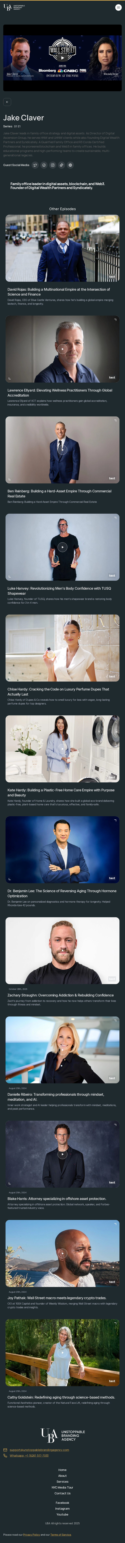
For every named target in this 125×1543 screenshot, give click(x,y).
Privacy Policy (31, 1534)
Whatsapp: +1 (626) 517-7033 (29, 1455)
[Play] (62, 58)
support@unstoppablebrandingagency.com (39, 1450)
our (48, 1534)
